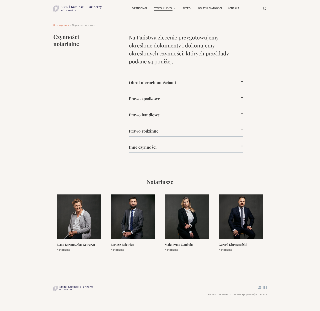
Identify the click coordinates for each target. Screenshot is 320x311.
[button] (163, 8)
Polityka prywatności (245, 294)
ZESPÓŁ (187, 8)
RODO (263, 294)
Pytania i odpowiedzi (219, 294)
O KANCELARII (140, 8)
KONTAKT (233, 8)
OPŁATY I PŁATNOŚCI (210, 8)
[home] (77, 8)
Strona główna (61, 25)
